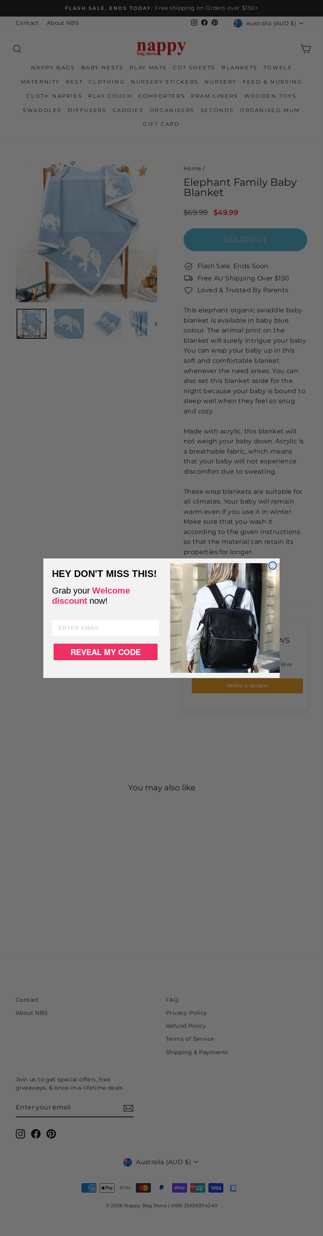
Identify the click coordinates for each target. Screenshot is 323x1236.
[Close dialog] (273, 565)
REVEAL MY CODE (106, 651)
